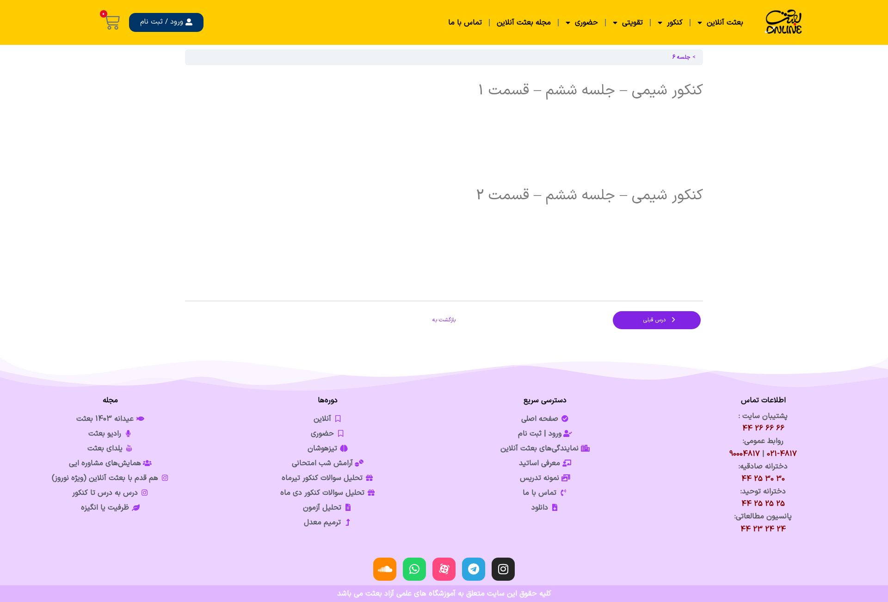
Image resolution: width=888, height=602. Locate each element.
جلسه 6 (681, 57)
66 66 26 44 (763, 428)
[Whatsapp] (414, 569)
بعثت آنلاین (725, 22)
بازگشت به (444, 320)
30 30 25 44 (763, 479)
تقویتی (632, 22)
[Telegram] (473, 569)
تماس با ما (465, 22)
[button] (166, 22)
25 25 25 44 (763, 504)
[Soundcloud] (384, 569)
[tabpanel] (444, 183)
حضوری (586, 22)
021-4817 (782, 454)
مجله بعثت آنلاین (524, 22)
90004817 (744, 454)
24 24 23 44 (763, 529)
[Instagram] (503, 569)
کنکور (675, 22)
